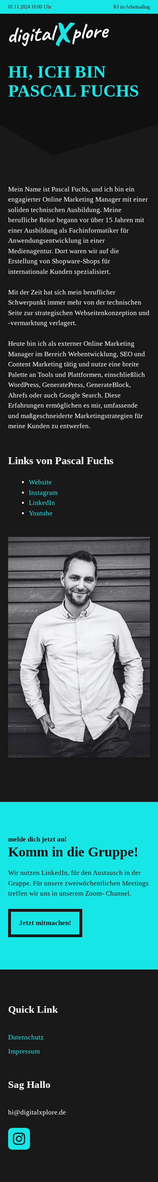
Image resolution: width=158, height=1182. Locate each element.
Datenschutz (26, 1037)
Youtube (41, 513)
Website (40, 482)
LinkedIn (42, 503)
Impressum (24, 1051)
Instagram (43, 492)
